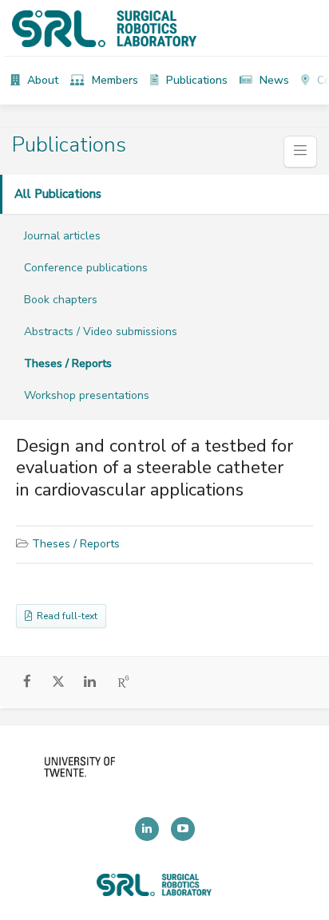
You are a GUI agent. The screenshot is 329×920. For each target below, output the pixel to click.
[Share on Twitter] (58, 684)
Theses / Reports (68, 363)
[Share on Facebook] (27, 682)
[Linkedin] (147, 829)
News (272, 80)
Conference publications (86, 267)
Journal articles (62, 235)
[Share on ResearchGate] (124, 682)
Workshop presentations (86, 395)
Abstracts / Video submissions (100, 331)
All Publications (57, 194)
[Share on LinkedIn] (89, 682)
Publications (195, 80)
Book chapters (60, 299)
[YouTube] (183, 829)
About (41, 80)
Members (113, 80)
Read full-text (64, 616)
